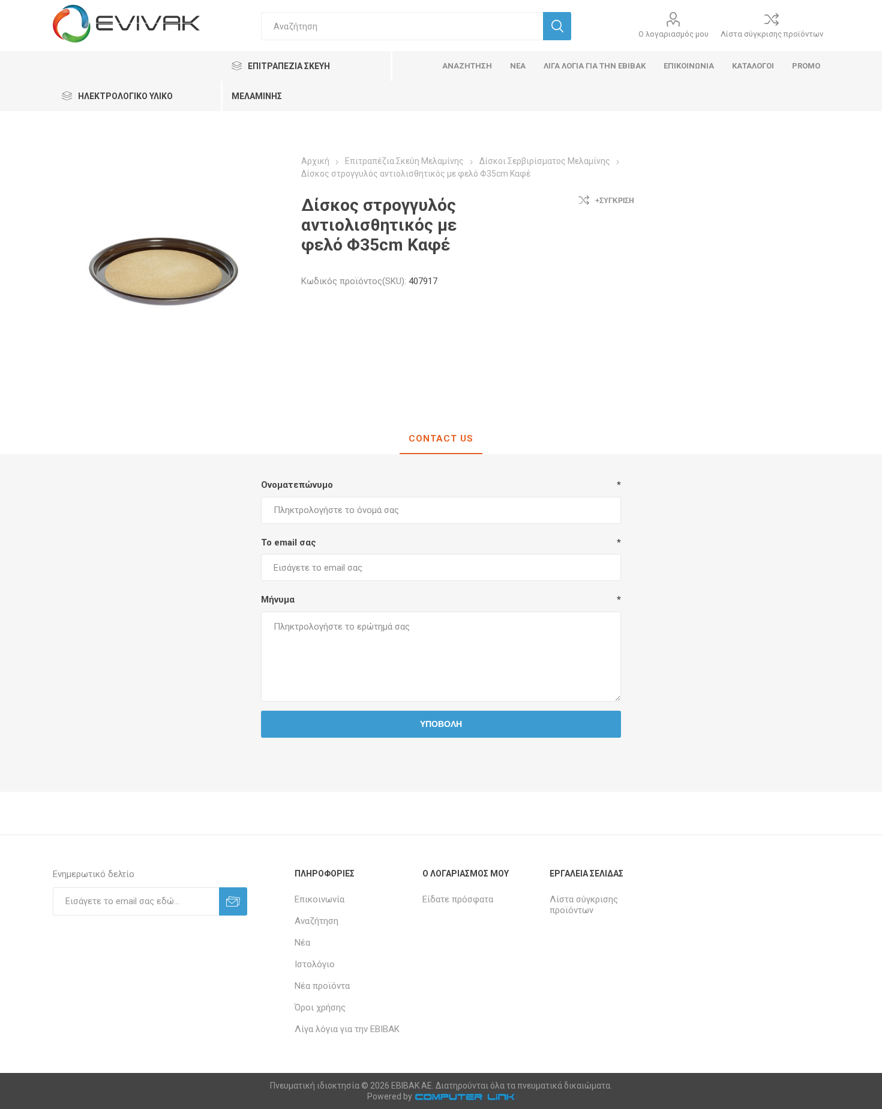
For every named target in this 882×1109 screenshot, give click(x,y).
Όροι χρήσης (320, 1007)
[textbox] (402, 26)
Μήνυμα (278, 599)
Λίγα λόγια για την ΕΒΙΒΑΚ (347, 1029)
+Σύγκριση (614, 200)
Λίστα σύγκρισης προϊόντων (772, 33)
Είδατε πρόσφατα (457, 899)
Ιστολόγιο (315, 964)
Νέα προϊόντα (322, 985)
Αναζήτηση (316, 921)
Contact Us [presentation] (441, 438)
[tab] (441, 439)
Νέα (302, 942)
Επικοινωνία (319, 899)
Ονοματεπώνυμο (297, 484)
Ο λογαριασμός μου (673, 33)
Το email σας (288, 542)
